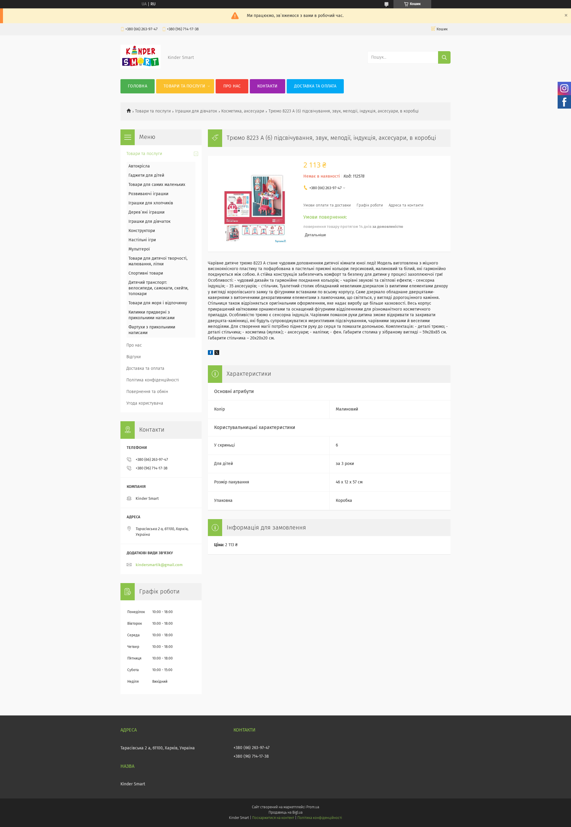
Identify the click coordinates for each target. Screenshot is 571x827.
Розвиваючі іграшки (148, 194)
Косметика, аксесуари (242, 111)
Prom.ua (312, 807)
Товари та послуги (184, 86)
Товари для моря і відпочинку (157, 303)
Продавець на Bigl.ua (285, 813)
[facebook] (210, 354)
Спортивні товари (145, 273)
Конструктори (141, 231)
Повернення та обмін (147, 392)
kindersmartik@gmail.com (159, 565)
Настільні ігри (142, 240)
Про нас (232, 86)
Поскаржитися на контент (273, 818)
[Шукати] (444, 57)
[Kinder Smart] (140, 67)
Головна (137, 86)
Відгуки (133, 357)
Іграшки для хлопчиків (150, 203)
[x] (216, 354)
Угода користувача (144, 403)
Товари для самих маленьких (156, 185)
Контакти (267, 86)
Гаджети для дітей (146, 175)
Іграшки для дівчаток (196, 111)
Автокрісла (139, 166)
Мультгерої (139, 249)
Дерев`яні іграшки (146, 212)
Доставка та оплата (315, 86)
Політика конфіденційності (152, 380)
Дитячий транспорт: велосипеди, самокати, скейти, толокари (158, 288)
